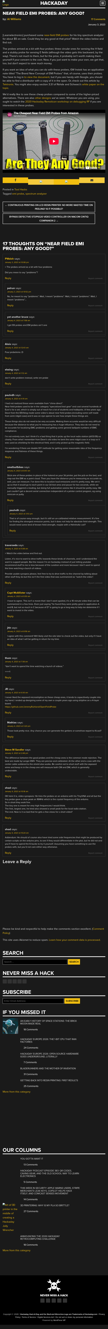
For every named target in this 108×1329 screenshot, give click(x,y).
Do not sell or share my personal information (74, 1317)
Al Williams (14, 19)
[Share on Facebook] (4, 24)
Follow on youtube (15, 981)
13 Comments (30, 1164)
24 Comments (30, 1047)
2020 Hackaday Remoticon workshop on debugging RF (57, 101)
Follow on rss (19, 981)
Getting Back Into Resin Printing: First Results (49, 1080)
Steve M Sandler (14, 749)
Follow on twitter (10, 981)
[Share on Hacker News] (12, 24)
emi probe (18, 193)
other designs (43, 98)
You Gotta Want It (31, 1158)
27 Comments (30, 1211)
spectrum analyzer (36, 193)
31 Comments (30, 1074)
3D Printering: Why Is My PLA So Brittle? (44, 1205)
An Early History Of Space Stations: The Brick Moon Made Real (48, 1022)
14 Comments (30, 1199)
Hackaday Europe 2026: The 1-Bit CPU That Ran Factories (48, 1040)
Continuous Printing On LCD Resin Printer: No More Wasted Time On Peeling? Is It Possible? (49, 207)
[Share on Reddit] (16, 24)
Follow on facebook (5, 981)
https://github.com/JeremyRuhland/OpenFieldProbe (30, 706)
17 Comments (98, 19)
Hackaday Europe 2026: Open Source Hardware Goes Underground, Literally (49, 1055)
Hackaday (54, 3)
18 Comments (30, 1029)
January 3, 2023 (96, 24)
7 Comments (30, 1062)
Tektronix (8, 84)
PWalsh (9, 258)
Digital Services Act (46, 1317)
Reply (8, 278)
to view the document (37, 77)
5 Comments (30, 1182)
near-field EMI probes (56, 35)
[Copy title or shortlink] (20, 24)
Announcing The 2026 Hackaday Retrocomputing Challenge (40, 1238)
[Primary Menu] (102, 3)
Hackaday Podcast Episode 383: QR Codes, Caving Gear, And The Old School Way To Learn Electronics (49, 1173)
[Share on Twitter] (8, 24)
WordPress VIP (59, 1320)
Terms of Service (29, 1317)
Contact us (24, 981)
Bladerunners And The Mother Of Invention (48, 1068)
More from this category (16, 1091)
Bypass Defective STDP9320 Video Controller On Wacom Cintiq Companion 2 (48, 218)
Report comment (95, 278)
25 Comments (30, 1086)
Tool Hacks (20, 189)
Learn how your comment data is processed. (75, 939)
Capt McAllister (16, 592)
